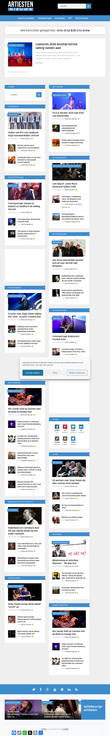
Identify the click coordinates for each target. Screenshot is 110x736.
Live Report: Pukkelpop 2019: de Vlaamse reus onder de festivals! (71, 199)
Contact (65, 729)
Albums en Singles (60, 543)
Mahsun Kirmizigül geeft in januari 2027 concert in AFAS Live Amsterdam (29, 469)
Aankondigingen (60, 95)
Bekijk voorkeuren (77, 373)
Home (44, 729)
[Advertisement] (25, 266)
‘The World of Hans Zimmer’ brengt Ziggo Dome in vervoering (28, 233)
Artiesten (65, 24)
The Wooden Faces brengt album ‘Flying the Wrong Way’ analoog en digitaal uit (73, 575)
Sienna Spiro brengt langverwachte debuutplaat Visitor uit (29, 619)
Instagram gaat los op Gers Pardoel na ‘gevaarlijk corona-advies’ (29, 159)
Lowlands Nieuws (16, 45)
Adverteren (53, 24)
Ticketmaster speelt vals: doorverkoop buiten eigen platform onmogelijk (28, 560)
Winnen (41, 24)
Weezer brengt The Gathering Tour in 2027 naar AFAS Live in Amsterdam (29, 484)
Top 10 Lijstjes (81, 18)
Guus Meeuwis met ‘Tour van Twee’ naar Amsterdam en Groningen (29, 546)
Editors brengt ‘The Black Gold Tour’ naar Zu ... (23, 715)
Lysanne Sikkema (71, 222)
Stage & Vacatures (26, 24)
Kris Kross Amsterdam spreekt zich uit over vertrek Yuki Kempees (67, 263)
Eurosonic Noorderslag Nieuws (66, 166)
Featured (57, 319)
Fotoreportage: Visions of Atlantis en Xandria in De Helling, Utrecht (24, 206)
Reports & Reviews (26, 18)
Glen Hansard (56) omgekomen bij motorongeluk (69, 128)
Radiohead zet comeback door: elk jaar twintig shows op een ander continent (73, 278)
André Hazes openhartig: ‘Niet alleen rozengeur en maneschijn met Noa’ (72, 292)
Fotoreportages (45, 18)
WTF (70, 18)
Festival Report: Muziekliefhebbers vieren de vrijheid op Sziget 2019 (73, 216)
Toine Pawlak (25, 212)
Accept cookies (33, 373)
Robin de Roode (27, 165)
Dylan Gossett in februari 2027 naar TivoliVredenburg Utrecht (29, 424)
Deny (55, 373)
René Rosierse (70, 190)
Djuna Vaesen (26, 138)
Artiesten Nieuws (71, 119)
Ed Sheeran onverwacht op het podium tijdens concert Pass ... (58, 715)
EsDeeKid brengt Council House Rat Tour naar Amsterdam (27, 455)
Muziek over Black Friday (72, 517)
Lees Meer (39, 63)
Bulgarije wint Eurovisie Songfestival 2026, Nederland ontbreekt (27, 329)
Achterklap (60, 18)
